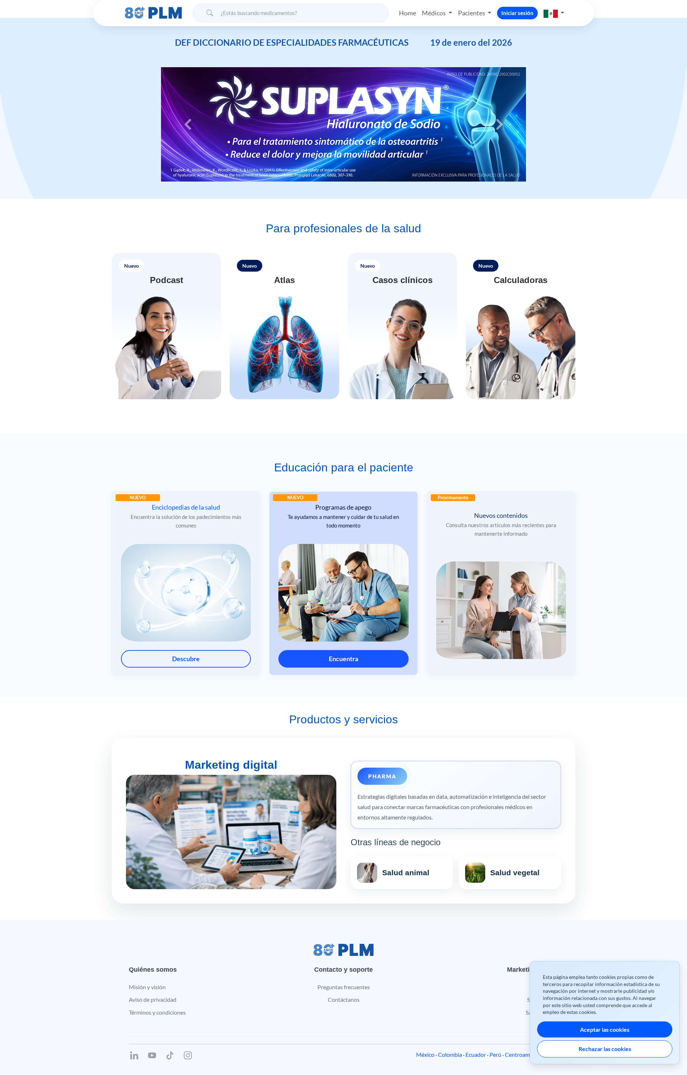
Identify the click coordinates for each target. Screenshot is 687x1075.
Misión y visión (147, 987)
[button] (554, 13)
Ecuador (476, 1054)
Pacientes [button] (472, 13)
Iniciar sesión (517, 13)
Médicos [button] (434, 13)
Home (407, 13)
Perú (495, 1054)
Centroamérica (523, 1054)
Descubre (186, 659)
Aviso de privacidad (152, 999)
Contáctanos (344, 999)
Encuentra (343, 659)
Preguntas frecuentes (343, 987)
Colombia (450, 1054)
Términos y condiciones (157, 1012)
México (425, 1054)
